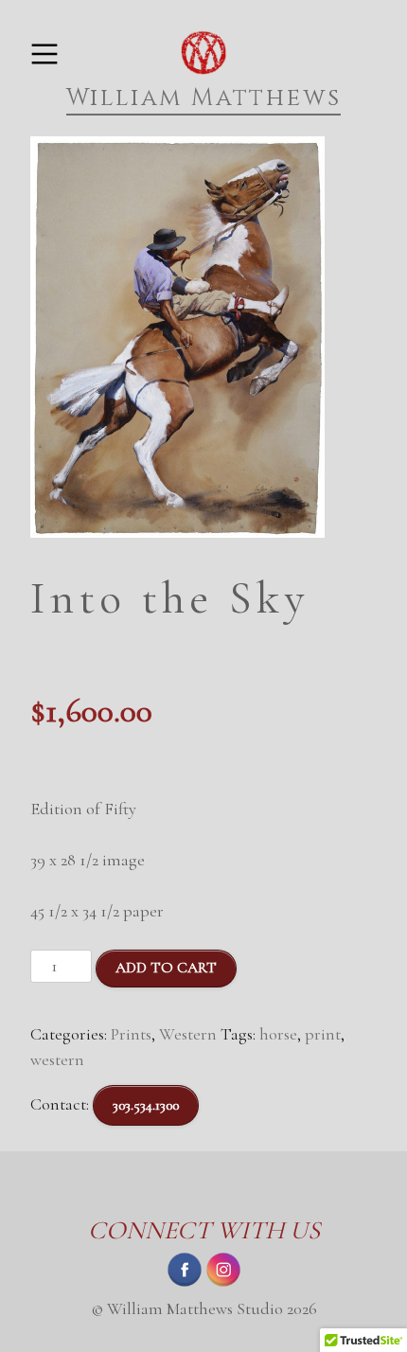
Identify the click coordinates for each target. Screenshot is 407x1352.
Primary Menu (44, 54)
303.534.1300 (146, 1104)
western (57, 1059)
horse (278, 1033)
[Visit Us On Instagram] (223, 1282)
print (323, 1033)
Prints (131, 1033)
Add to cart (166, 967)
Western (188, 1033)
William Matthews (204, 97)
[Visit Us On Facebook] (184, 1282)
